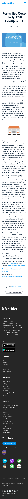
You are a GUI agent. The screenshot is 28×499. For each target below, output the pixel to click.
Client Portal (6, 433)
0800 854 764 (15, 330)
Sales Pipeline (6, 419)
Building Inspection (16, 286)
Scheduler (5, 412)
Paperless (12, 288)
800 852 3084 (13, 332)
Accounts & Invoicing (8, 407)
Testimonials (18, 481)
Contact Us (4, 481)
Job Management (7, 410)
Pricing (4, 360)
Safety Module (6, 421)
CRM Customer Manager (10, 405)
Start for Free (6, 371)
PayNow (5, 430)
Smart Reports (7, 417)
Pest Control (6, 381)
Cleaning (5, 391)
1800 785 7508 (16, 326)
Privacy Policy (5, 485)
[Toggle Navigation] (25, 3)
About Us (4, 478)
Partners (5, 367)
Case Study (19, 288)
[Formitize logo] (8, 3)
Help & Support (21, 478)
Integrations (6, 426)
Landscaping (6, 388)
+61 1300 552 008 (12, 335)
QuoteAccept (6, 428)
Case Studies (5, 483)
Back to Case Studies (15, 292)
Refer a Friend (11, 481)
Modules (5, 362)
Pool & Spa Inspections (9, 393)
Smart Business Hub (12, 478)
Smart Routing (6, 414)
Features (5, 365)
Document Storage (8, 423)
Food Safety (6, 386)
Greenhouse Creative (12, 495)
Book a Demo (6, 369)
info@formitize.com (8, 321)
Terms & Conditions (18, 483)
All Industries (6, 395)
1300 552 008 (12, 323)
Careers (11, 483)
